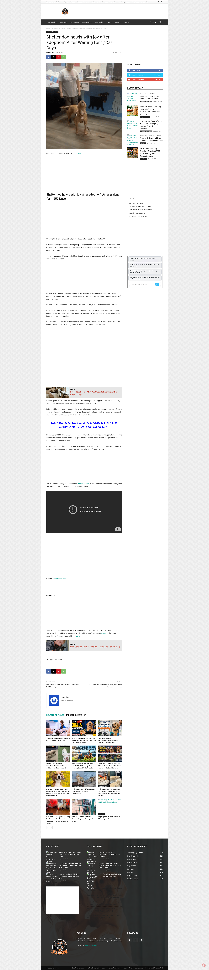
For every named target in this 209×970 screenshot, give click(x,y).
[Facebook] (156, 1)
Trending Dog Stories (58, 28)
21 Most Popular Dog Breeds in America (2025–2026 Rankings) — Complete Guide (103, 917)
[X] (159, 1)
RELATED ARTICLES (55, 715)
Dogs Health (99, 22)
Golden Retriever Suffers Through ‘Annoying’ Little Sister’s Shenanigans (83, 791)
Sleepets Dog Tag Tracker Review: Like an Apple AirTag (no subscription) (110, 865)
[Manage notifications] (204, 965)
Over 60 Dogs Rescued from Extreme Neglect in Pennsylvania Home (82, 819)
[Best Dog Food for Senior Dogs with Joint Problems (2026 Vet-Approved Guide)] (132, 142)
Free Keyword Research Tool (140, 2)
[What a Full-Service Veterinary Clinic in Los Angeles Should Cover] (58, 728)
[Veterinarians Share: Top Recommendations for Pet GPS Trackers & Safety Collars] (110, 728)
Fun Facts (101, 814)
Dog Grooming (74, 22)
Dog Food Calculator (69, 2)
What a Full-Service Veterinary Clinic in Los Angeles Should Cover (149, 96)
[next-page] (51, 827)
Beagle (49, 786)
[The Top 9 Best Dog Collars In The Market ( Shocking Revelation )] (92, 881)
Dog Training (86, 22)
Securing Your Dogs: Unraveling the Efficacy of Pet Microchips (63, 686)
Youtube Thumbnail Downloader (106, 2)
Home (48, 28)
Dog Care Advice (145, 117)
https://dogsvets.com (68, 700)
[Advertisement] (123, 11)
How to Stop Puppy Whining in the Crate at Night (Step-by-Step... (69, 876)
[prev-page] (47, 827)
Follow (158, 75)
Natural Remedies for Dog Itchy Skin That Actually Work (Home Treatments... (70, 865)
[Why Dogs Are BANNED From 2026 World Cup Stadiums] (110, 807)
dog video (49, 814)
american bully (51, 761)
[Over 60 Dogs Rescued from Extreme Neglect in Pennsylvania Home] (84, 807)
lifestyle (75, 814)
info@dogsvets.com (92, 945)
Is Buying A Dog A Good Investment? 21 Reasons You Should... (109, 854)
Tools (117, 22)
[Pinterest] (58, 57)
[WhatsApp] (63, 57)
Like (160, 70)
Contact (126, 22)
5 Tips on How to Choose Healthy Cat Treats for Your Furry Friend (105, 686)
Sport (74, 761)
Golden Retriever (77, 786)
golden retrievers (103, 786)
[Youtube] (161, 1)
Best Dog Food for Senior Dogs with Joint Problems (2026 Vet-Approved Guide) (151, 138)
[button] (160, 22)
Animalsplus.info (59, 579)
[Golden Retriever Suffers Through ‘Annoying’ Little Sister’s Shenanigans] (84, 779)
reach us (104, 633)
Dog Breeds (51, 22)
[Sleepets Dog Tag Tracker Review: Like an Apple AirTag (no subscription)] (92, 870)
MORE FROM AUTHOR (76, 715)
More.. (108, 22)
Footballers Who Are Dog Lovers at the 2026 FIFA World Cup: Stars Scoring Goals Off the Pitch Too (83, 766)
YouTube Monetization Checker (86, 2)
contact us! (77, 636)
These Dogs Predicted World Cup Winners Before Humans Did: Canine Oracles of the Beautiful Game (109, 766)
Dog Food (63, 22)
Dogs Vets (51, 52)
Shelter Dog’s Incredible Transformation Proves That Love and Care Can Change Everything (57, 766)
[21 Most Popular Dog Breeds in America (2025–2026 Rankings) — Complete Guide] (132, 152)
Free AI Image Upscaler (124, 2)
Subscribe (158, 79)
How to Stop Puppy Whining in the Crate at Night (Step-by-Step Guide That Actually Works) (84, 740)
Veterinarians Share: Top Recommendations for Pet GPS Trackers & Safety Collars (108, 740)
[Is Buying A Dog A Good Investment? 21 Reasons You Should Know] (92, 857)
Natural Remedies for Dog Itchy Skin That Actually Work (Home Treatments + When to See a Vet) (104, 896)
